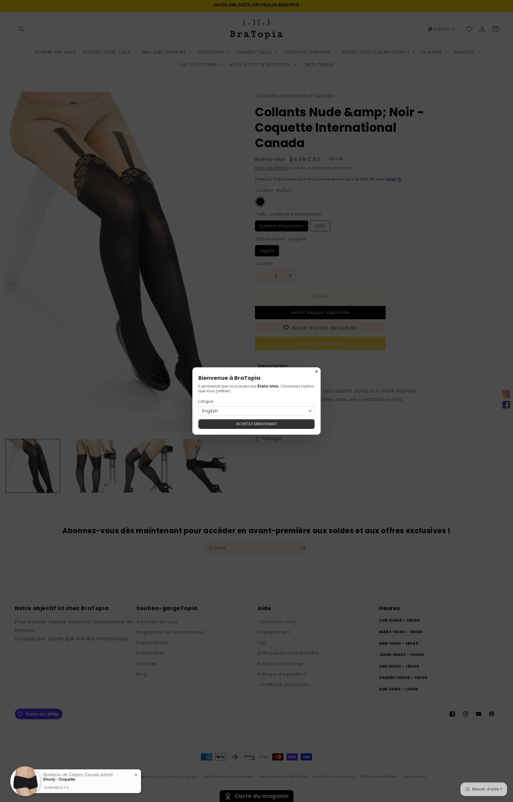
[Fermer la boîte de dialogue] (316, 371)
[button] (256, 411)
